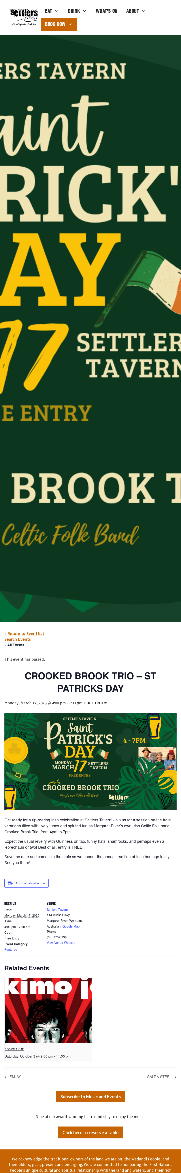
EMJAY (15, 1076)
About (132, 11)
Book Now (55, 24)
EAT (48, 11)
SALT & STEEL (159, 1076)
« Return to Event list (24, 633)
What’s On (106, 11)
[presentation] (48, 1010)
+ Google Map (70, 926)
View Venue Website (61, 942)
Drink (74, 11)
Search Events (17, 639)
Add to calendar (27, 883)
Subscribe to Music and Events (90, 1096)
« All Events (14, 644)
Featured (10, 949)
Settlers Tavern (57, 909)
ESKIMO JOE (14, 1049)
